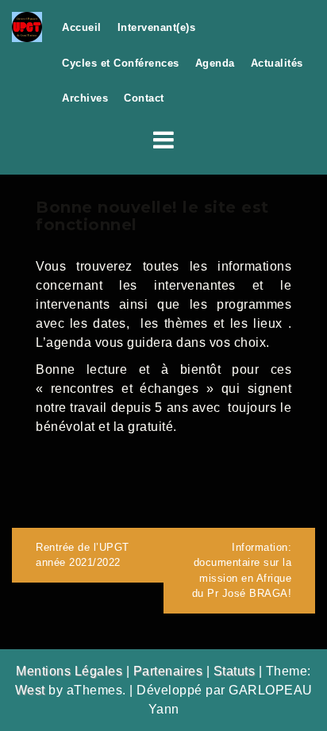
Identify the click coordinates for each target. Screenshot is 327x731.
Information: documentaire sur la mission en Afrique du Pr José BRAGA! (242, 570)
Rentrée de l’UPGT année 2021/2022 (82, 555)
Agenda (215, 63)
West (30, 690)
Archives (85, 98)
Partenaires (168, 671)
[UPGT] (27, 26)
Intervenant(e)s (156, 27)
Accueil (82, 27)
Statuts (235, 671)
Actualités (277, 63)
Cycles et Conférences (120, 63)
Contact (144, 98)
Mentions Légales (69, 671)
